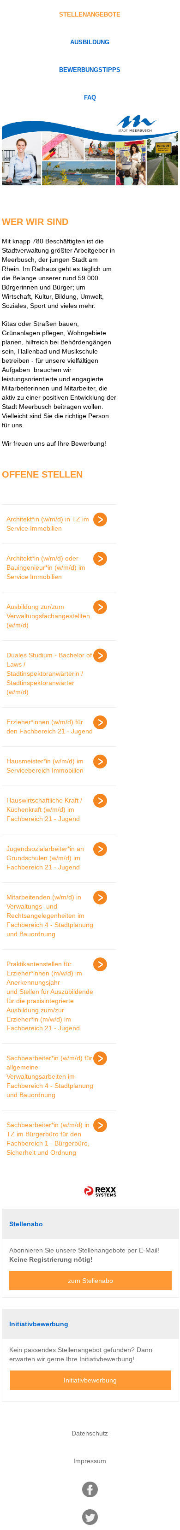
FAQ (90, 98)
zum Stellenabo (90, 1280)
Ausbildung (89, 42)
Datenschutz (90, 1433)
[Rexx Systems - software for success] (100, 1191)
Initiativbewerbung (90, 1380)
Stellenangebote (89, 15)
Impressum (89, 1461)
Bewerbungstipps (89, 70)
